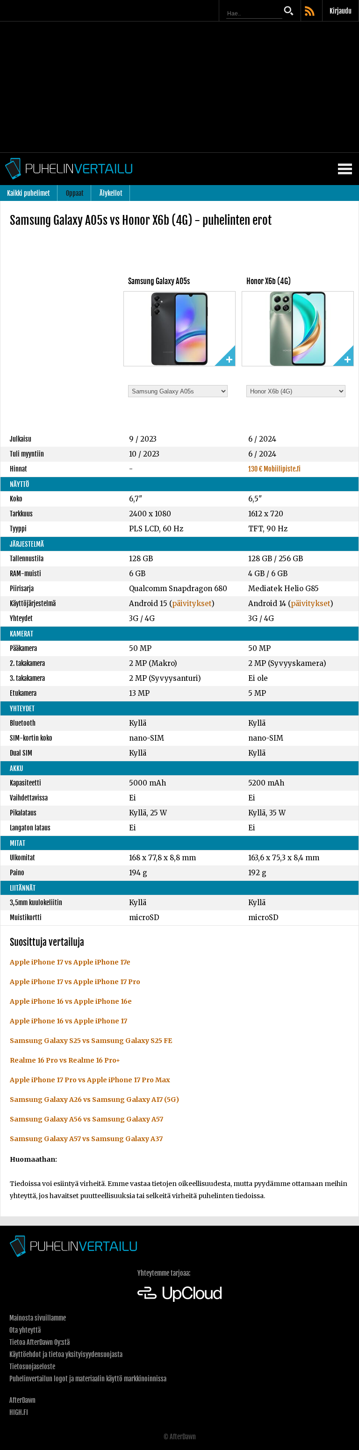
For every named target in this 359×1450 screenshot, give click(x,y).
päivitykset (191, 603)
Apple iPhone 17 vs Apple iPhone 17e (70, 962)
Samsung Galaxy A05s (159, 281)
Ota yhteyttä (25, 1330)
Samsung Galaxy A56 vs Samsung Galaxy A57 (86, 1119)
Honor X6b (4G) (268, 281)
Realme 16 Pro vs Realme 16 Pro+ (65, 1060)
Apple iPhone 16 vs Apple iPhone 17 (68, 1021)
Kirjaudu (341, 11)
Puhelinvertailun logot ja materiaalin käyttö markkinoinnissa (87, 1379)
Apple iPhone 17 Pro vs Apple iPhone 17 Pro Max (90, 1080)
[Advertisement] (179, 86)
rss (310, 12)
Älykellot (111, 193)
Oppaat (75, 193)
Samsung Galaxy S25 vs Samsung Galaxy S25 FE (91, 1040)
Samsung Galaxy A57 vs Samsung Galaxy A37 (86, 1139)
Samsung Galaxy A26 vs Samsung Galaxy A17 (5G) (94, 1099)
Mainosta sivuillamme (37, 1318)
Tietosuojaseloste (32, 1367)
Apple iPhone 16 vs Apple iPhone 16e (71, 1001)
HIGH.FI (18, 1412)
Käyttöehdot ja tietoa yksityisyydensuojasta (65, 1354)
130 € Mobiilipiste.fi (274, 469)
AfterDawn (22, 1400)
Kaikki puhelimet (28, 193)
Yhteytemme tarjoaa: (163, 1273)
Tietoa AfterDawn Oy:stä (39, 1342)
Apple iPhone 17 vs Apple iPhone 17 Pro (75, 982)
